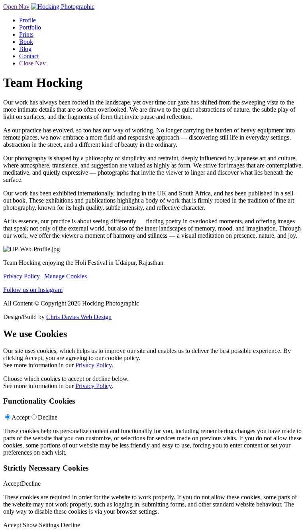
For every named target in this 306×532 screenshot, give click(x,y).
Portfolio (30, 27)
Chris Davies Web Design (79, 316)
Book (26, 41)
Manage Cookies (65, 276)
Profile (27, 20)
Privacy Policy (21, 276)
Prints (26, 34)
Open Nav (16, 6)
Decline (47, 417)
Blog (25, 48)
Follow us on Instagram (33, 289)
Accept (20, 417)
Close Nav (32, 63)
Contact (29, 56)
